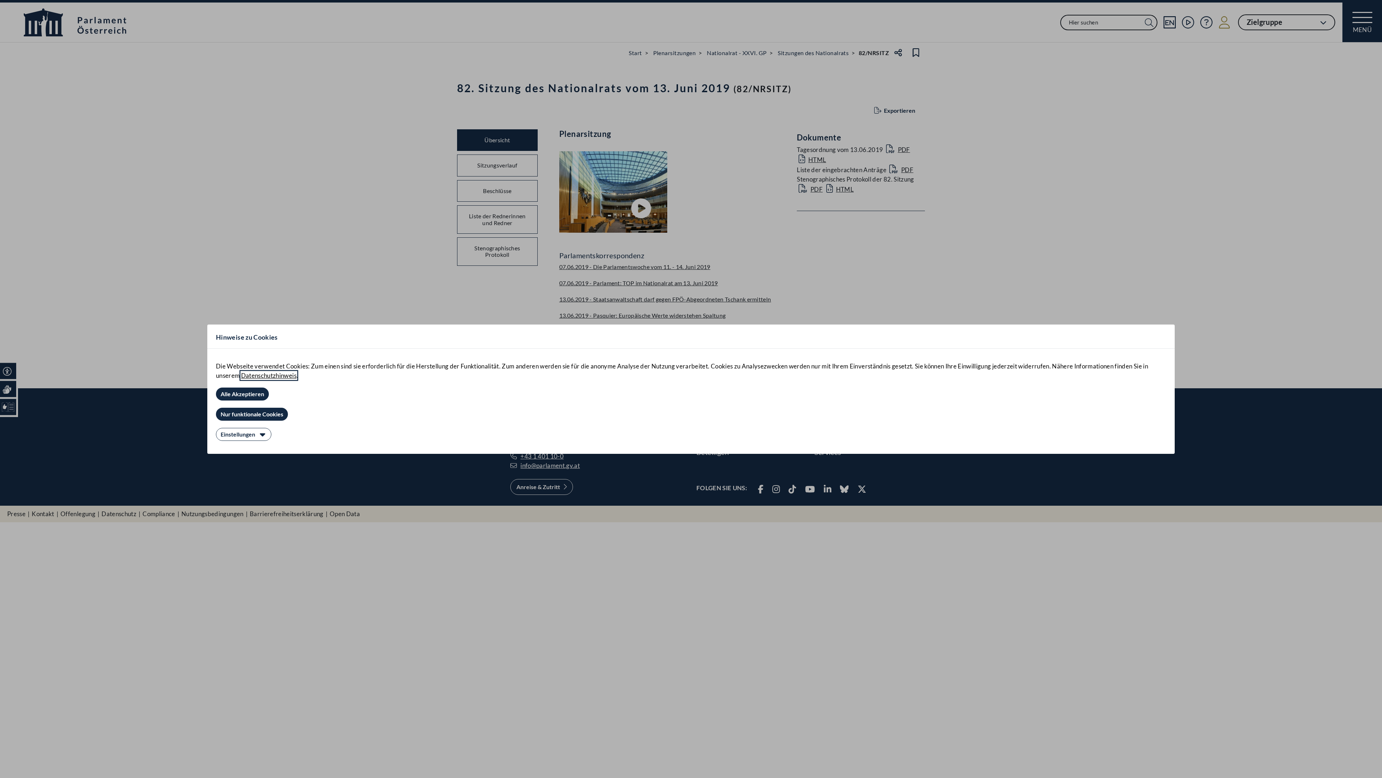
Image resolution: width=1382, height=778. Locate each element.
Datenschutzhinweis (269, 375)
